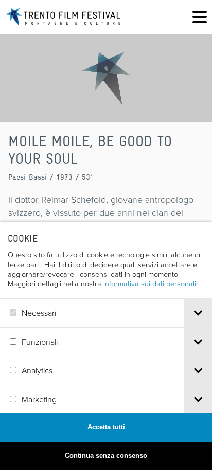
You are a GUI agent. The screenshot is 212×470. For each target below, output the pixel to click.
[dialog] (106, 346)
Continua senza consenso (106, 455)
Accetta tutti (106, 427)
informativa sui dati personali (149, 283)
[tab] (198, 313)
